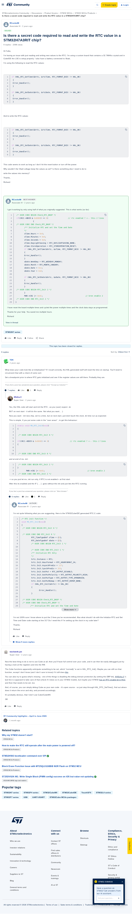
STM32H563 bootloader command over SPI (24, 756)
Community (56, 862)
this (66, 672)
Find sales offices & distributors (56, 853)
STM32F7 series (11, 797)
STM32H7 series (12, 332)
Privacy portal (104, 905)
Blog (12, 881)
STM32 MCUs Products (85, 13)
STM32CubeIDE (69, 793)
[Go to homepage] (23, 823)
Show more (69, 610)
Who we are (15, 841)
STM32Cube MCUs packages (63, 797)
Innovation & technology (20, 861)
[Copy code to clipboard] (126, 77)
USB (25, 797)
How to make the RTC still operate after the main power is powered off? (38, 745)
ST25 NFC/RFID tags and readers (14, 780)
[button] (2, 5)
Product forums (51, 13)
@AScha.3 (119, 677)
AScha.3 (17, 397)
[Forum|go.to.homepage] (18, 5)
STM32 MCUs (66, 13)
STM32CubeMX (50, 793)
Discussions (37, 13)
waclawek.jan (16, 652)
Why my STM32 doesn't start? (17, 735)
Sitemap (83, 845)
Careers (13, 867)
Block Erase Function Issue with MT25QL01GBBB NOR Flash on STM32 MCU (41, 766)
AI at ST (54, 885)
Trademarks (90, 905)
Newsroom (55, 869)
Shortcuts (84, 838)
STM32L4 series (103, 793)
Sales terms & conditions (71, 905)
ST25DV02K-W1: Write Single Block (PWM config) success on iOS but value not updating (48, 776)
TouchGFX (86, 793)
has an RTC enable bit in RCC (112, 680)
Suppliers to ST (16, 874)
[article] (66, 375)
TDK (12, 360)
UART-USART (38, 797)
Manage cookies (120, 905)
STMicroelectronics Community (15, 13)
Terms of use (51, 905)
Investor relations (17, 848)
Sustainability (16, 854)
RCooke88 (14, 23)
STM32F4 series (31, 793)
